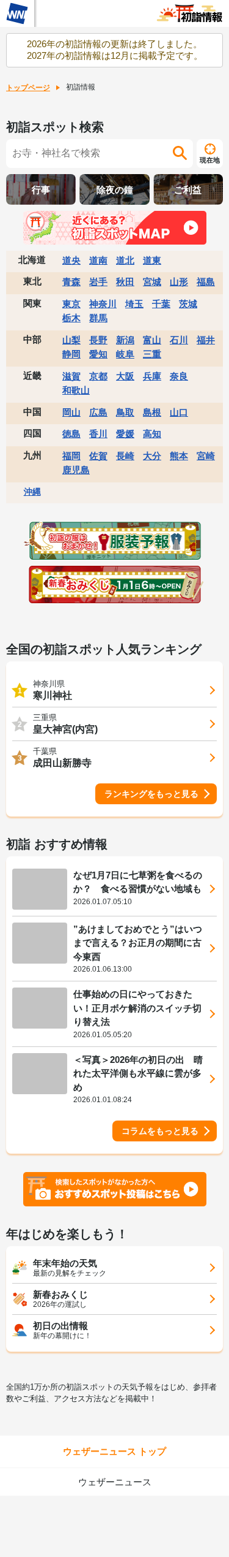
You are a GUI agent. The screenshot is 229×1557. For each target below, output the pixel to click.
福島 (206, 281)
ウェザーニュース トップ (114, 1451)
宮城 (152, 281)
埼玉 (134, 304)
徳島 (71, 433)
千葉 (161, 304)
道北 (125, 260)
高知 (152, 433)
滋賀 (71, 376)
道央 (71, 260)
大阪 (125, 376)
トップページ (28, 87)
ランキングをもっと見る (151, 794)
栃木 (71, 318)
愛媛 (125, 433)
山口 (179, 412)
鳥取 (125, 412)
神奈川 (103, 304)
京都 (98, 376)
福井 (206, 340)
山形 (179, 281)
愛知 (98, 354)
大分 (152, 456)
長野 (98, 340)
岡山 (71, 412)
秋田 (125, 281)
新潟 (125, 340)
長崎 (125, 456)
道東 (152, 260)
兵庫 (152, 376)
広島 (98, 412)
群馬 (98, 318)
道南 (98, 260)
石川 (179, 340)
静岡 (71, 354)
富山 (152, 340)
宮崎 (206, 456)
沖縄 (32, 492)
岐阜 (125, 354)
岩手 (98, 281)
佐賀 (98, 456)
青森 (71, 281)
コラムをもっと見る (160, 1131)
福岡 (71, 456)
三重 (152, 354)
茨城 (188, 304)
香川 (98, 433)
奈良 (179, 376)
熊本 (179, 456)
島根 (152, 412)
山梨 (71, 340)
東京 (71, 304)
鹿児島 (76, 470)
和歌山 (76, 390)
